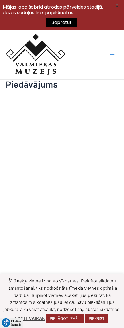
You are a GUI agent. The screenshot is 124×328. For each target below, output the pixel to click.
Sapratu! (61, 22)
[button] (11, 323)
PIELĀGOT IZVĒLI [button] (65, 318)
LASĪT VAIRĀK (30, 318)
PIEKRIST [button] (96, 318)
